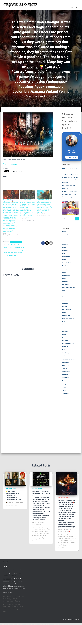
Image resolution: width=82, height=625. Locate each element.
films (17, 574)
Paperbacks (65, 331)
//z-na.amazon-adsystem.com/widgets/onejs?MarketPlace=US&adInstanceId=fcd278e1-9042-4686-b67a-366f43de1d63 (30, 624)
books (13, 572)
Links (57, 3)
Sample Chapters (66, 353)
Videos (64, 387)
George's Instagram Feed (16, 241)
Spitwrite (64, 368)
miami (16, 247)
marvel (16, 581)
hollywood (13, 575)
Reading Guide (65, 3)
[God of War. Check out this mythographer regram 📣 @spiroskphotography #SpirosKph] (66, 483)
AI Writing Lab (66, 241)
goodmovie (7, 575)
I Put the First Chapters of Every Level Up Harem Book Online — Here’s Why (70, 180)
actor (4, 570)
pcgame (11, 250)
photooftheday (8, 586)
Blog (45, 3)
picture (20, 586)
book (11, 572)
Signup (71, 7)
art (13, 570)
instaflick (18, 575)
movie (20, 581)
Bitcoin (64, 247)
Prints (63, 337)
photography (17, 583)
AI (62, 238)
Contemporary (66, 256)
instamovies (6, 581)
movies (20, 247)
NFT (63, 328)
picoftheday (16, 586)
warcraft (6, 255)
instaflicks (22, 575)
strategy (21, 250)
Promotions (65, 346)
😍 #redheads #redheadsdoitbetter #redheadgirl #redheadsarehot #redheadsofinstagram (13, 495)
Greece (64, 290)
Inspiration (65, 300)
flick (20, 574)
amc (11, 570)
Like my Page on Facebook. (10, 562)
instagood (7, 579)
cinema (21, 572)
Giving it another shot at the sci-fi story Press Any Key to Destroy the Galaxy (69, 194)
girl (4, 575)
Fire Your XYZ (65, 284)
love (13, 581)
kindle (11, 581)
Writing (64, 390)
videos (23, 588)
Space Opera (65, 365)
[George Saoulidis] (20, 5)
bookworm (16, 572)
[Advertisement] (70, 425)
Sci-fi (63, 356)
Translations (65, 377)
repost (13, 588)
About (51, 3)
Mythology (65, 321)
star (18, 588)
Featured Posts (66, 275)
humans (6, 247)
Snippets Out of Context (68, 359)
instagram (11, 247)
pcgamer (16, 250)
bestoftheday (6, 572)
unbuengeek (7, 252)
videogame (19, 252)
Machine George (66, 309)
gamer (17, 244)
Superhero (65, 374)
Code (63, 253)
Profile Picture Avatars (68, 343)
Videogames (65, 384)
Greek (63, 294)
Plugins (64, 334)
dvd (10, 574)
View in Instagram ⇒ (11, 164)
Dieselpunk (65, 265)
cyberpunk (6, 574)
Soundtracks (65, 362)
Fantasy (64, 272)
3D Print (64, 231)
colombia (12, 244)
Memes (64, 312)
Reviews (64, 349)
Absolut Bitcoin (66, 234)
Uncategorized (66, 380)
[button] (46, 3)
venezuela (13, 252)
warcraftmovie (12, 255)
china (8, 244)
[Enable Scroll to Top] (79, 622)
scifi (16, 588)
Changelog (65, 250)
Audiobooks (65, 244)
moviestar (9, 583)
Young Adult (65, 393)
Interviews (65, 303)
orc (23, 247)
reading (5, 588)
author (15, 570)
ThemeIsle (76, 619)
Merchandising (66, 315)
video (20, 588)
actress (8, 570)
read (23, 586)
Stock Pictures (66, 371)
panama (6, 250)
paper (13, 583)
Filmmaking (65, 281)
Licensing (74, 3)
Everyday (64, 269)
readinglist (9, 588)
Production (65, 340)
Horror (64, 297)
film (15, 574)
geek (21, 244)
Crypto (64, 259)
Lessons (64, 306)
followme (23, 574)
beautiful (19, 570)
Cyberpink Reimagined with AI (70, 174)
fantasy (12, 574)
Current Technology (67, 262)
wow (18, 255)
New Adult (65, 325)
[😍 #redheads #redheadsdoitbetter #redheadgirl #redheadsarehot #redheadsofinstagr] (15, 478)
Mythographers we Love (68, 318)
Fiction (64, 278)
